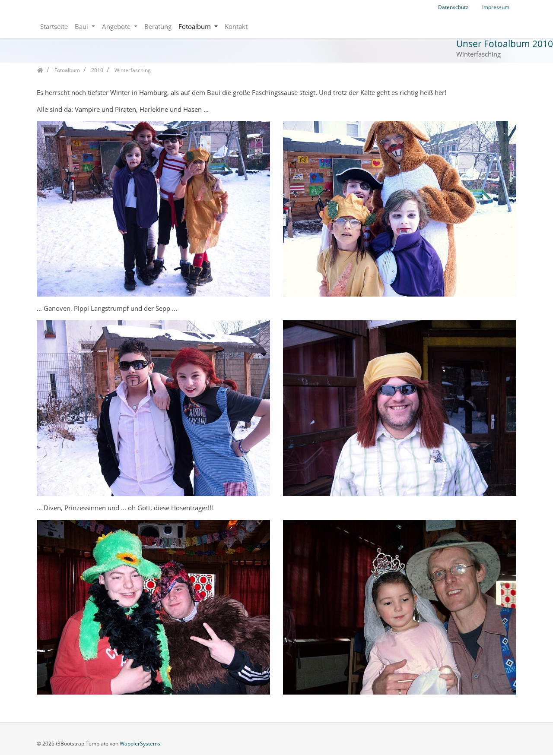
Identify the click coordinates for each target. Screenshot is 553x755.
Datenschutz (453, 7)
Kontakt (236, 26)
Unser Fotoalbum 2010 (504, 44)
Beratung (158, 26)
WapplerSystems (140, 743)
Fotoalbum (195, 26)
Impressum (495, 7)
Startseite (54, 26)
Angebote (117, 26)
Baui (82, 26)
